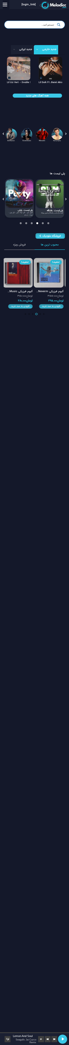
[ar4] (57, 133)
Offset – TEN (14, 82)
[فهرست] (5, 4)
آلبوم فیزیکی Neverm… (51, 291)
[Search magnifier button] (59, 24)
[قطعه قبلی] (54, 1039)
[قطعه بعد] (48, 1039)
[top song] (49, 199)
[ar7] (26, 133)
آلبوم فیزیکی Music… (21, 291)
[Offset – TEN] (19, 59)
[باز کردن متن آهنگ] (41, 1039)
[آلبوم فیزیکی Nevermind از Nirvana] (50, 260)
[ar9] (11, 133)
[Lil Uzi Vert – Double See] (50, 59)
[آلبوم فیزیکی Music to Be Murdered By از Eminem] (19, 260)
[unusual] (19, 199)
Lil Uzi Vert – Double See (52, 82)
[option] (11, 133)
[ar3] (42, 133)
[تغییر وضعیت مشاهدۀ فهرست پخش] (7, 1039)
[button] (3, 134)
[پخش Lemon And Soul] (62, 1039)
